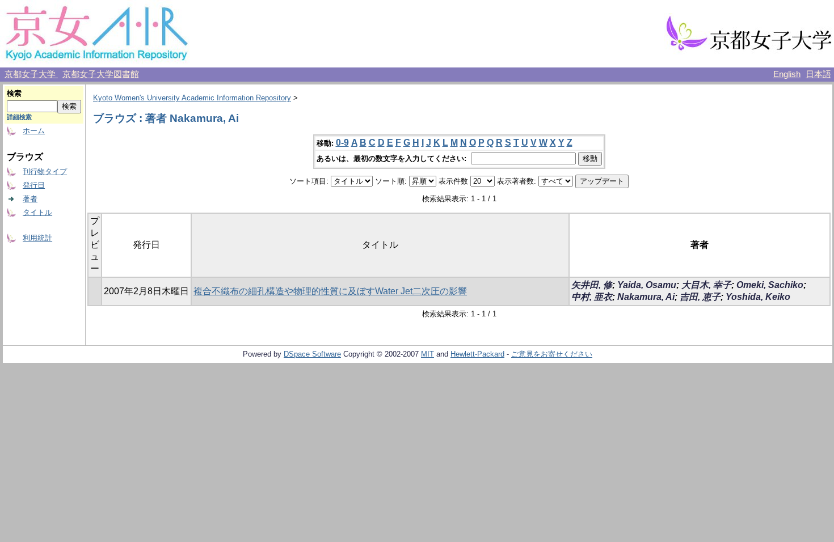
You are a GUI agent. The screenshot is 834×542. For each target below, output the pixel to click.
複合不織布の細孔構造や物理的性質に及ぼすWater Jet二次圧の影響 (330, 291)
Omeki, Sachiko (769, 285)
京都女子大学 (31, 74)
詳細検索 (19, 116)
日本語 (818, 74)
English (787, 74)
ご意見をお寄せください (551, 354)
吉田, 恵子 (700, 297)
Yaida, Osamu (646, 285)
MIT (427, 354)
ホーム (34, 130)
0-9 (342, 142)
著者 (30, 198)
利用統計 (37, 238)
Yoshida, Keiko (758, 297)
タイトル (37, 212)
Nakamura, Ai (646, 297)
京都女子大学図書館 (100, 74)
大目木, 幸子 (706, 285)
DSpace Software (312, 354)
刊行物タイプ (45, 171)
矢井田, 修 (591, 285)
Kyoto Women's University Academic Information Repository (192, 98)
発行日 (34, 185)
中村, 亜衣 (591, 297)
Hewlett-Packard (477, 354)
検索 (14, 93)
